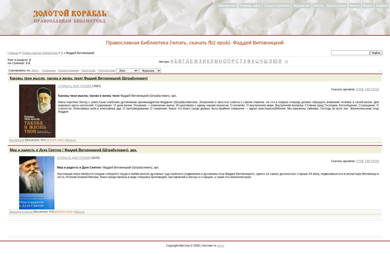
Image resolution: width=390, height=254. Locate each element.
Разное (355, 5)
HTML (360, 89)
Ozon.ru (71, 140)
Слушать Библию (276, 5)
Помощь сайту (250, 5)
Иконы (318, 5)
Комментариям (68, 70)
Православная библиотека (40, 52)
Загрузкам (88, 70)
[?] (286, 61)
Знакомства (301, 5)
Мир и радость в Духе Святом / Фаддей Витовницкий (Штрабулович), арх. (73, 150)
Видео (367, 5)
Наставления (16, 140)
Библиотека (227, 5)
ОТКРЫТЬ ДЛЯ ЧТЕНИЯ (75, 86)
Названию (49, 70)
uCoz (220, 245)
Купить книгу (336, 5)
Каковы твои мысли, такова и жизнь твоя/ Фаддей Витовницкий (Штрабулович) (79, 78)
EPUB (375, 89)
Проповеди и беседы (21, 211)
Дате (35, 70)
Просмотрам (106, 70)
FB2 (367, 89)
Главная (382, 5)
